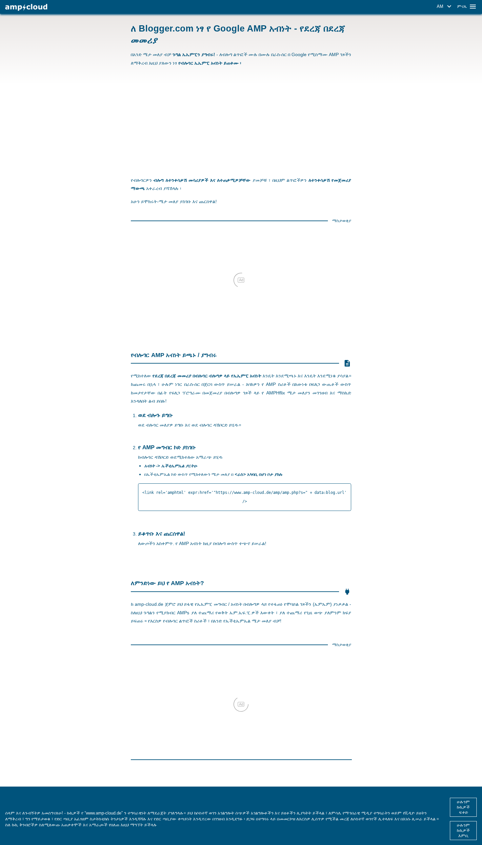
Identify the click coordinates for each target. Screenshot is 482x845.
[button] (445, 7)
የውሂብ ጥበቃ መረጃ (174, 824)
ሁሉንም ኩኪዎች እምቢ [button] (463, 830)
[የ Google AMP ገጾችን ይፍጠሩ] (26, 7)
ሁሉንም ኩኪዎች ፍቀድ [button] (463, 807)
